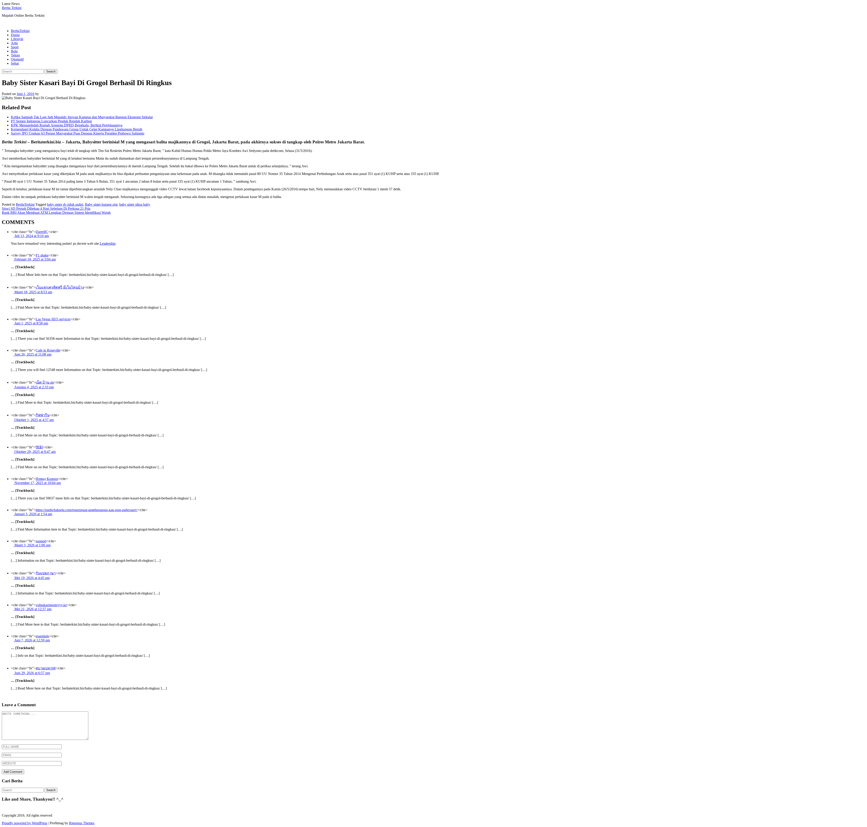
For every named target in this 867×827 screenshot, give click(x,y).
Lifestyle (17, 39)
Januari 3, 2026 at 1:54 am (33, 514)
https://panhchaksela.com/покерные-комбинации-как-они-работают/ (87, 510)
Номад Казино (47, 479)
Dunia (15, 35)
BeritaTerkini (20, 31)
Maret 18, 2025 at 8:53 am (33, 292)
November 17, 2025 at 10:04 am (37, 483)
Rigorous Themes (81, 823)
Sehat (15, 63)
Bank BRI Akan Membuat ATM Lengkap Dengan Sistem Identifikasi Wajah (56, 212)
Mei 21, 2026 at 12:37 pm (32, 609)
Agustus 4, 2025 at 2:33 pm (34, 387)
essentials (42, 636)
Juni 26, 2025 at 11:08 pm (32, 354)
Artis (14, 43)
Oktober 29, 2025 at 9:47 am (35, 452)
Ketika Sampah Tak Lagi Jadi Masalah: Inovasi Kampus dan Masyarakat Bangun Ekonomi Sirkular (82, 117)
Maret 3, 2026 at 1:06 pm (32, 545)
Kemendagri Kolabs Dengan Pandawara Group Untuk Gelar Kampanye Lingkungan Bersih (76, 129)
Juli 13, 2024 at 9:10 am (31, 236)
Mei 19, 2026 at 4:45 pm (32, 578)
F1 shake (42, 255)
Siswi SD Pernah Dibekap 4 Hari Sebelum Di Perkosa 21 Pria (46, 208)
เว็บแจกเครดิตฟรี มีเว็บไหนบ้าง (60, 287)
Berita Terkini (11, 8)
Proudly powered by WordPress (24, 823)
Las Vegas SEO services (53, 319)
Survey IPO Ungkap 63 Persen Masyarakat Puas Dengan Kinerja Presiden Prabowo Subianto (77, 133)
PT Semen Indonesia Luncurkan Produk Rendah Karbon (51, 121)
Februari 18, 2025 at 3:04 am (35, 259)
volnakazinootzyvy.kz (51, 605)
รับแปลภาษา (46, 573)
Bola (14, 51)
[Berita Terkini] (3, 23)
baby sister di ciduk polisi (65, 204)
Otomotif (17, 59)
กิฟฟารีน (42, 415)
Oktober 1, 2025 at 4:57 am (34, 420)
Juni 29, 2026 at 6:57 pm (32, 673)
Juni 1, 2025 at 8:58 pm (31, 323)
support (41, 541)
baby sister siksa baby (134, 204)
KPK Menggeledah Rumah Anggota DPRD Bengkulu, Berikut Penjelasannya (66, 125)
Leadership (108, 243)
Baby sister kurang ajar (101, 204)
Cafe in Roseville (48, 350)
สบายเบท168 (46, 668)
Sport (15, 47)
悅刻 (39, 447)
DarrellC (42, 232)
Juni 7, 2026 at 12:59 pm (32, 640)
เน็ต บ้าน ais (45, 382)
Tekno (15, 55)
